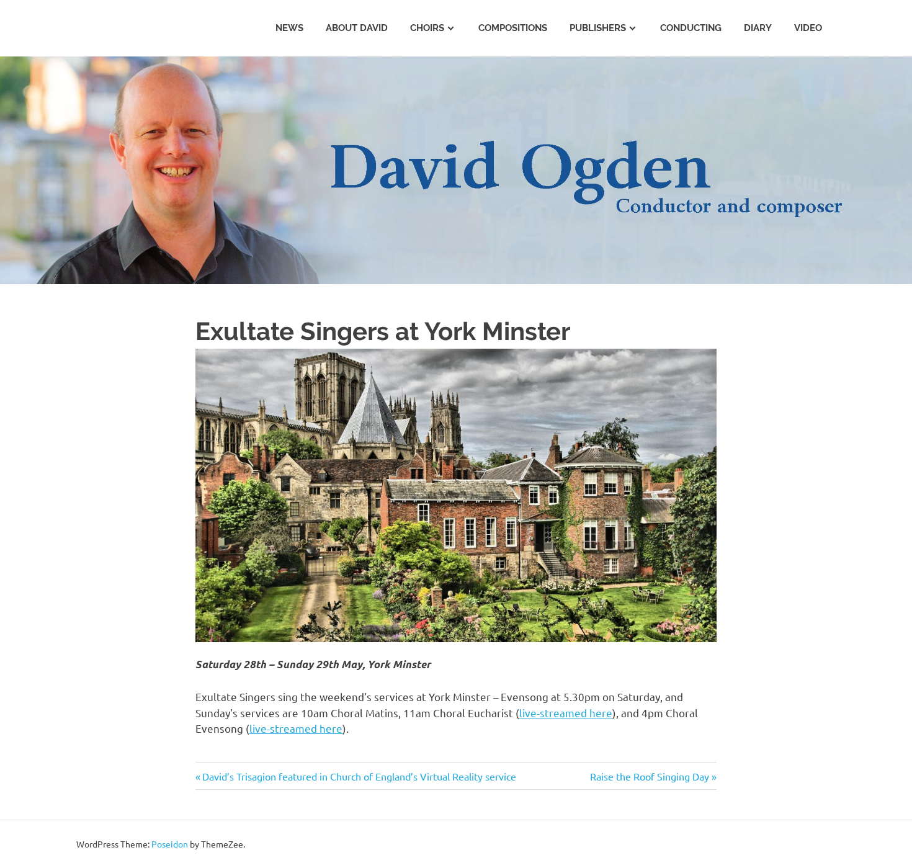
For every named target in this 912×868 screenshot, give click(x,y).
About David (357, 28)
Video (808, 28)
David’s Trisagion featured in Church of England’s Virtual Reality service (359, 776)
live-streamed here (295, 728)
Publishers (598, 28)
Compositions (512, 28)
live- (529, 712)
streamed (563, 712)
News (289, 28)
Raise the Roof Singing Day (649, 776)
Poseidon (169, 843)
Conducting (691, 28)
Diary (758, 28)
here (599, 712)
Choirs (427, 28)
